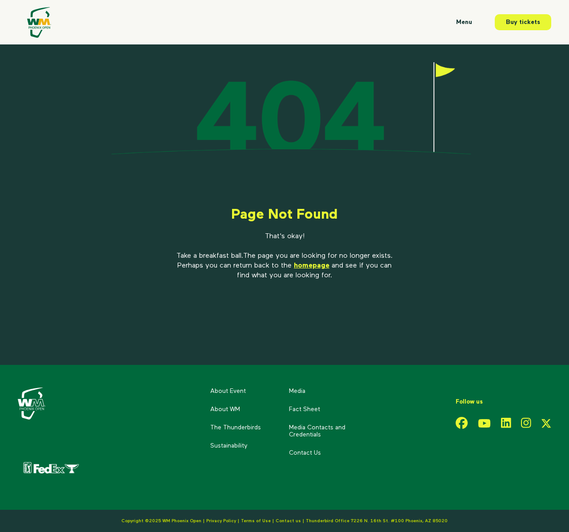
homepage (311, 265)
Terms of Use (256, 521)
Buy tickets (523, 22)
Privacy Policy (221, 521)
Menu (464, 22)
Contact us (289, 521)
